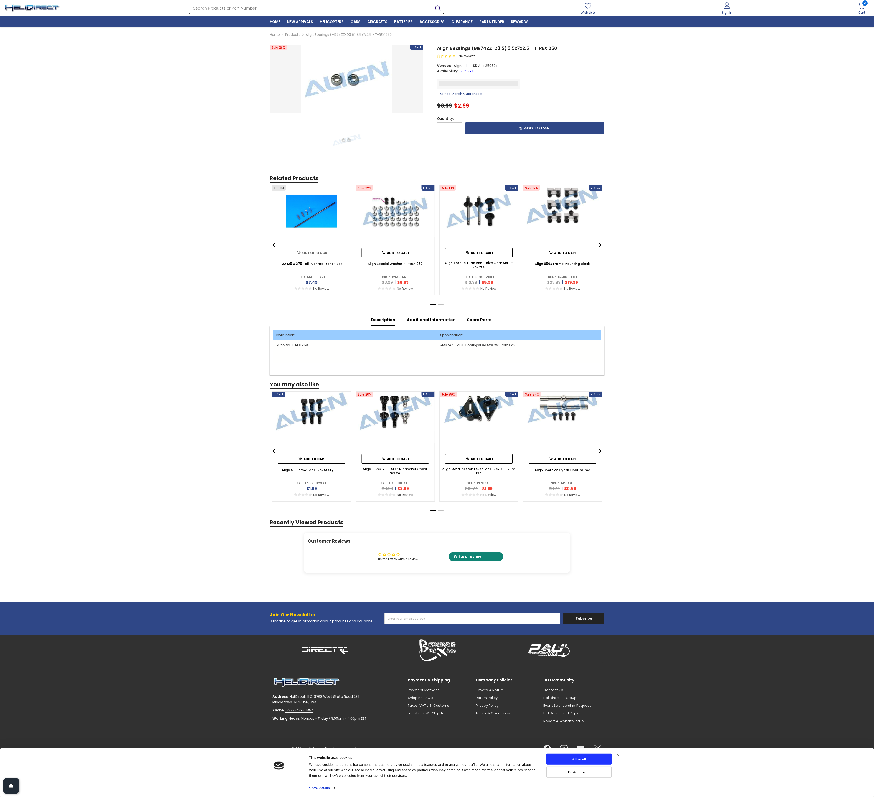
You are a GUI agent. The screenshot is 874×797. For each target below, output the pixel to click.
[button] (448, 56)
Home (275, 34)
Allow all (579, 759)
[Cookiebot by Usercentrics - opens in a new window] (279, 788)
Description (383, 319)
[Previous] (274, 244)
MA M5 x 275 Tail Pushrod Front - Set (311, 264)
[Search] (316, 8)
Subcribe (584, 618)
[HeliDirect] (325, 650)
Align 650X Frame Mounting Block (562, 264)
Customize (576, 772)
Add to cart (538, 128)
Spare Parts (479, 319)
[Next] (599, 244)
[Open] (11, 786)
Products (292, 34)
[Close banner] (618, 755)
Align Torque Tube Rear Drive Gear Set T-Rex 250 (479, 265)
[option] (346, 79)
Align (458, 65)
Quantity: (445, 118)
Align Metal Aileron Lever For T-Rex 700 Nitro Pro (478, 471)
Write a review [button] (467, 556)
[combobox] (310, 8)
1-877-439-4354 (299, 710)
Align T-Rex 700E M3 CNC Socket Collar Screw (395, 471)
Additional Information (431, 319)
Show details (319, 788)
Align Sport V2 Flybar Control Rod (562, 470)
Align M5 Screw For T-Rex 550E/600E (311, 470)
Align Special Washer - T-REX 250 (395, 264)
